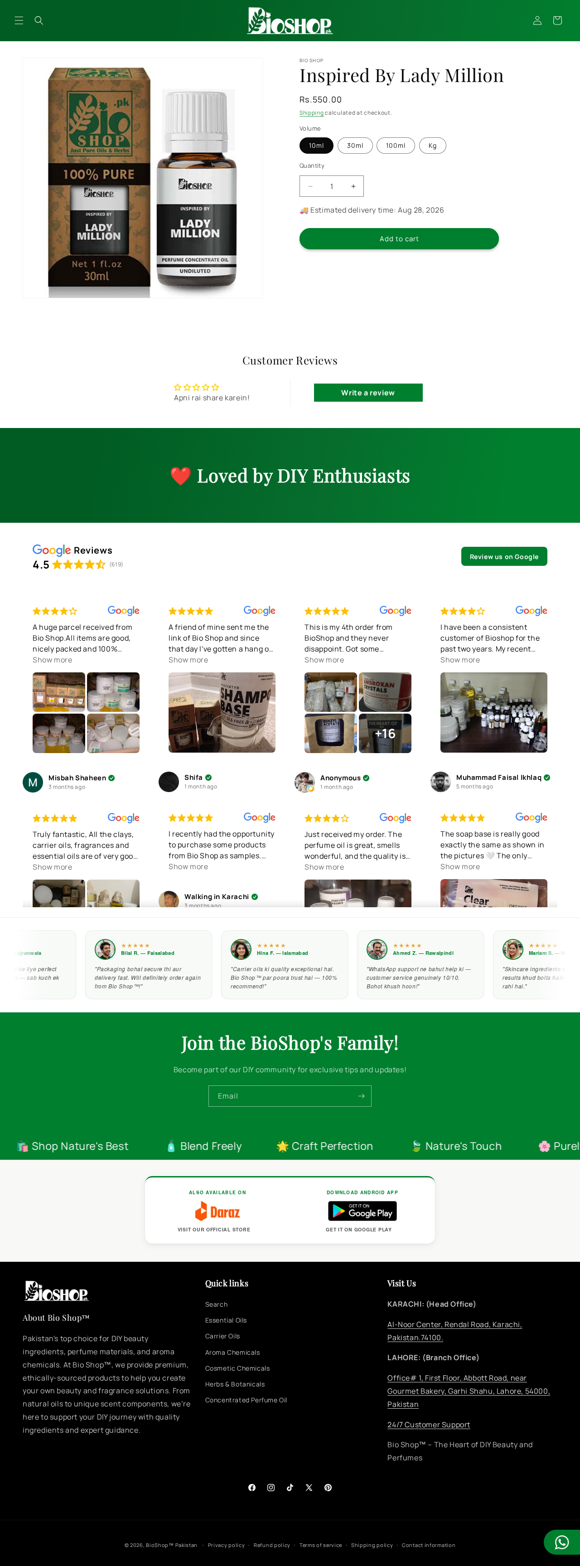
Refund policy (272, 1545)
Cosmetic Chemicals (237, 1368)
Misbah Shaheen (77, 778)
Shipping (312, 113)
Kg (433, 145)
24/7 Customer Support (428, 1425)
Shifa (193, 777)
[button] (19, 20)
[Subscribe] (361, 1096)
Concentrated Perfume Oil (246, 1400)
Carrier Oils (222, 1336)
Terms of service (321, 1545)
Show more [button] (52, 660)
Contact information (428, 1545)
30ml (355, 145)
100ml (396, 145)
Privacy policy (226, 1545)
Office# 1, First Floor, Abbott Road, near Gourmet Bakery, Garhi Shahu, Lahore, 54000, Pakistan (468, 1391)
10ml (316, 145)
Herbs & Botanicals (235, 1384)
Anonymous (340, 778)
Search (216, 1304)
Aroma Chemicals (232, 1352)
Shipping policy (372, 1545)
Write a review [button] (368, 393)
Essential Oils (226, 1320)
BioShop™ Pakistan (172, 1545)
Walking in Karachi (216, 897)
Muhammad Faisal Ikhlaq (498, 777)
